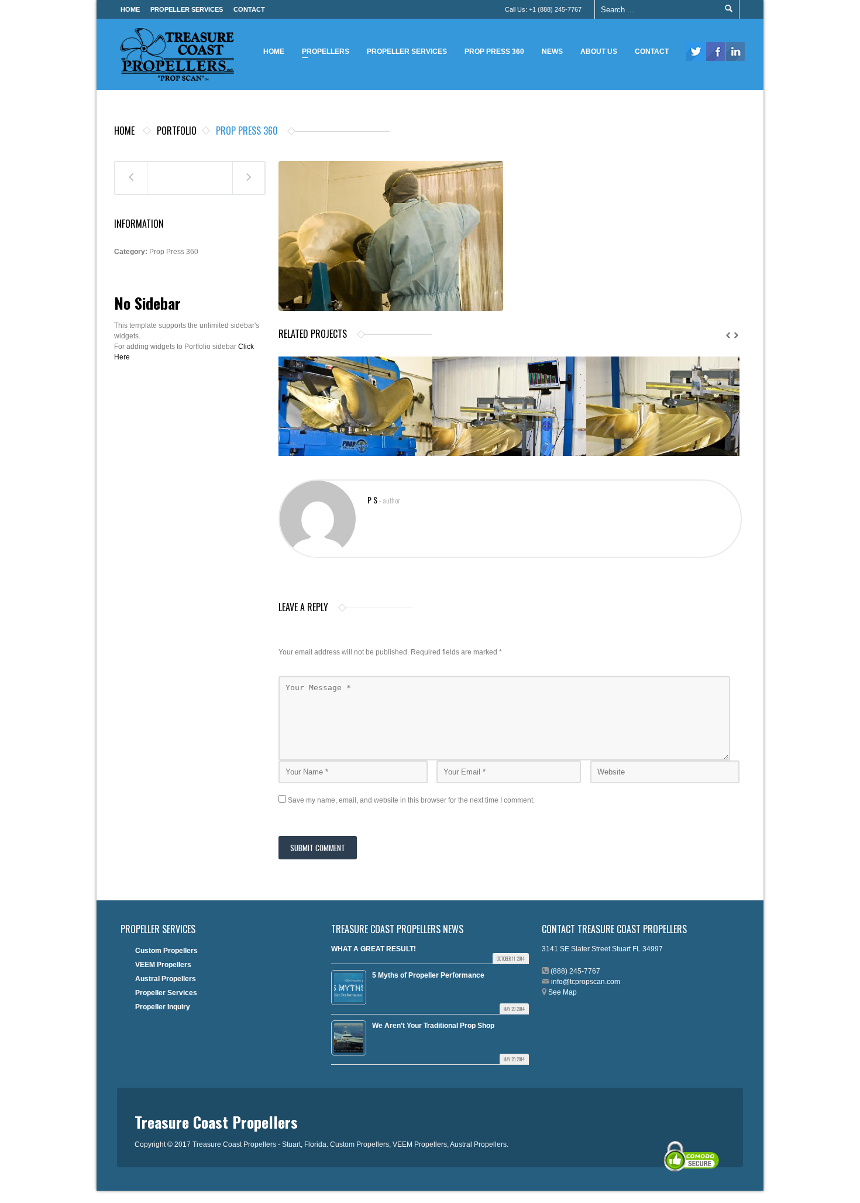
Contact (249, 9)
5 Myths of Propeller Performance (428, 975)
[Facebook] (715, 51)
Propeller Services (186, 9)
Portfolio (177, 131)
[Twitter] (695, 51)
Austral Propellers (165, 979)
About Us (598, 51)
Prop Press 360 (494, 51)
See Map (562, 992)
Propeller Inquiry (162, 1007)
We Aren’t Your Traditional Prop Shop (433, 1026)
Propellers (322, 53)
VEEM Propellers (163, 965)
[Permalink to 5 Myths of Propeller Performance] (348, 987)
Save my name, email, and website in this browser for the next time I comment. (411, 800)
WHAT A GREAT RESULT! (373, 949)
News (552, 51)
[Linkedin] (735, 51)
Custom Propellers (166, 951)
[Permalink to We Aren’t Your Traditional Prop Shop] (348, 1037)
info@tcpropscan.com (585, 982)
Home (130, 9)
